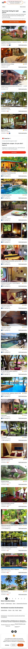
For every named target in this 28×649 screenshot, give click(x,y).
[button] (15, 2)
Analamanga (9, 603)
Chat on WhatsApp (14, 21)
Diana (14, 603)
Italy (13, 610)
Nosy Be (2, 603)
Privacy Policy (21, 641)
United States (4, 610)
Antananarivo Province (22, 603)
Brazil (16, 610)
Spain (20, 610)
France (9, 610)
